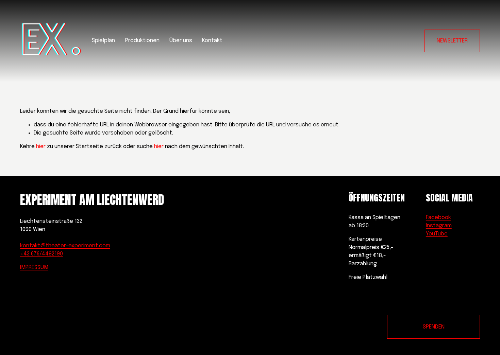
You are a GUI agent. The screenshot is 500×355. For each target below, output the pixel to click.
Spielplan (103, 40)
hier (41, 146)
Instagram (439, 226)
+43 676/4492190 (41, 254)
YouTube (437, 234)
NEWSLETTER (452, 41)
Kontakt (212, 40)
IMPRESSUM (34, 267)
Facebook (438, 217)
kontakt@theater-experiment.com (65, 246)
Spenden (434, 327)
